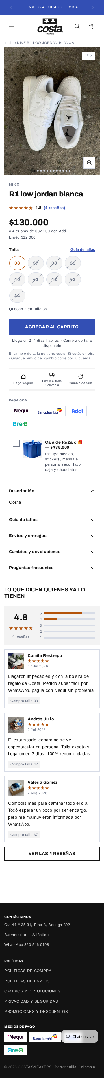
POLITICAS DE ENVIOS (26, 981)
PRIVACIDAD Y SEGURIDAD (31, 1001)
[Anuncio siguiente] (93, 7)
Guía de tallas (82, 249)
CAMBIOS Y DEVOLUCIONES (32, 991)
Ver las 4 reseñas (52, 853)
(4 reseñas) (54, 207)
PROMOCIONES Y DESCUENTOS (36, 1011)
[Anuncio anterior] (10, 7)
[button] (11, 26)
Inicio (9, 43)
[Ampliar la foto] (89, 163)
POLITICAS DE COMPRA (27, 971)
